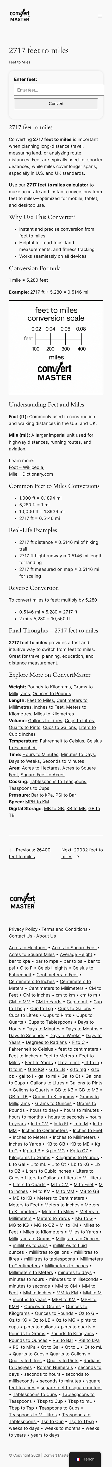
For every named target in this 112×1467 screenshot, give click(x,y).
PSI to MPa (24, 1347)
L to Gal (17, 1164)
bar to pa (73, 961)
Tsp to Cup (52, 1421)
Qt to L (72, 1347)
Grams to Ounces (53, 1103)
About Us (46, 936)
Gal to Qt (70, 1076)
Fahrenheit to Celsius (62, 741)
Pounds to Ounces (28, 1340)
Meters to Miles (58, 1211)
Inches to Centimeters (45, 1130)
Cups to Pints (57, 1015)
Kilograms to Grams (29, 1157)
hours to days (44, 1110)
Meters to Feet (24, 1204)
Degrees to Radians (46, 1042)
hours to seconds (66, 1117)
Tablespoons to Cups (35, 1394)
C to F (26, 968)
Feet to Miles (19, 62)
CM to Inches (37, 995)
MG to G (84, 1218)
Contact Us (20, 936)
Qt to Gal (50, 1347)
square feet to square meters (71, 1387)
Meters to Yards (53, 1218)
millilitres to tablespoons (49, 1259)
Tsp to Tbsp (81, 1421)
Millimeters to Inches (66, 1265)
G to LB (57, 1069)
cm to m (88, 995)
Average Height (76, 954)
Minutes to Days (78, 754)
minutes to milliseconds (73, 1279)
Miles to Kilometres (54, 713)
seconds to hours (42, 1374)
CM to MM (19, 1001)
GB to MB (88, 1090)
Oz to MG (66, 1320)
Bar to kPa (42, 795)
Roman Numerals (55, 1367)
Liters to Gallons (42, 1177)
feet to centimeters (78, 1049)
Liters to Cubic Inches (48, 1171)
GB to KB (64, 1090)
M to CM (60, 1184)
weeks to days (24, 1428)
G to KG (36, 1069)
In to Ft (61, 1123)
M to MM (65, 1191)
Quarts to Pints (24, 727)
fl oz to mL (69, 1062)
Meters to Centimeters (60, 1198)
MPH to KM (37, 801)
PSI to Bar (65, 795)
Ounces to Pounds (52, 693)
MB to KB (22, 1198)
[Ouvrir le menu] (100, 16)
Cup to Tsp (41, 1008)
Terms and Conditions (64, 929)
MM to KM (67, 1292)
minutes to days (75, 1272)
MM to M (92, 1292)
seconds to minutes (60, 1381)
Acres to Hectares (41, 768)
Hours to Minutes (40, 754)
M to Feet (84, 1184)
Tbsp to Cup (50, 1401)
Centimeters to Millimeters (56, 988)
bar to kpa (19, 961)
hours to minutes (81, 1110)
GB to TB (18, 1096)
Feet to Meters (58, 1055)
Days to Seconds (26, 1035)
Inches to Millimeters (74, 1137)
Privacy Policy (23, 929)
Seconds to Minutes (63, 761)
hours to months (26, 1117)
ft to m (16, 1069)
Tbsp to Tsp (21, 1408)
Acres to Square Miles (32, 954)
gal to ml (47, 1076)
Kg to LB (31, 1150)
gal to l (26, 1076)
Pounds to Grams (27, 1333)
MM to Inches (37, 1292)
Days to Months (82, 1028)
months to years (30, 1299)
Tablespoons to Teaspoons (58, 781)
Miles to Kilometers (43, 1232)
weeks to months (62, 1428)
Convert (56, 103)
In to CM (39, 1123)
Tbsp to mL (80, 1401)
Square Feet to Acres (43, 774)
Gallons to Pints (86, 1082)
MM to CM (66, 1286)
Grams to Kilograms (53, 1096)
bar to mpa (46, 961)
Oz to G (87, 1313)
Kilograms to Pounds (77, 1157)
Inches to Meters (30, 1137)
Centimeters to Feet (57, 974)
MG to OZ (44, 1225)
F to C (78, 1042)
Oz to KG (18, 1320)
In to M (80, 1123)
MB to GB (54, 808)
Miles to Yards (83, 1232)
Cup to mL (77, 1001)
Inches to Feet (49, 707)
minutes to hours (26, 1279)
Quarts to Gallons (68, 1353)
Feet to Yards (39, 1062)
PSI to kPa (89, 1340)
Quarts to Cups (29, 1353)
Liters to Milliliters (82, 1177)
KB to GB (55, 1144)
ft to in (91, 1062)
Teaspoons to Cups (29, 788)
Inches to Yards (25, 1144)
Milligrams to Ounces (77, 1238)
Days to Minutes (43, 1028)
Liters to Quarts (29, 1184)
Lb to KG (80, 1164)
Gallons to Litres (45, 720)
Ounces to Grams (42, 1306)
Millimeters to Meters (31, 1272)
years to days (45, 1435)
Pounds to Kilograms (49, 686)
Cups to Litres (79, 720)
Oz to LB (42, 1320)
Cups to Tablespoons (50, 1022)
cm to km (65, 995)
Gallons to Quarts (31, 1090)
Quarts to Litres (25, 1360)
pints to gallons (39, 1326)
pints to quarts (76, 1326)
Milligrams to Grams (30, 1238)
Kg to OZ (79, 1150)
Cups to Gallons (59, 727)
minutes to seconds (29, 1286)
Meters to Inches (63, 1204)
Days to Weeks (24, 761)
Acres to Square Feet (74, 947)
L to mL (38, 1164)
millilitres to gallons (49, 1252)
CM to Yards (48, 1001)
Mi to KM (69, 1225)
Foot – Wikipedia (26, 467)
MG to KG (19, 1225)
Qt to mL (93, 1347)
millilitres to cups (30, 1245)
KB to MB (76, 808)
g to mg (78, 1069)
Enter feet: (25, 79)
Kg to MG (55, 1150)
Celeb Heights (52, 968)
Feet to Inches (23, 1055)
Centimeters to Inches (32, 981)
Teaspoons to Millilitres (33, 1414)
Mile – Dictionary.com (31, 474)
